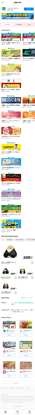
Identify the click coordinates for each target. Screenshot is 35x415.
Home (5, 413)
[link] (3, 8)
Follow (28, 9)
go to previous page (3, 2)
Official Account (28, 297)
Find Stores (17, 413)
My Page (29, 413)
